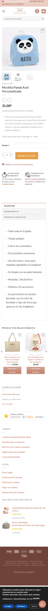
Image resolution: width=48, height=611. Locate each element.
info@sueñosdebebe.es (11, 394)
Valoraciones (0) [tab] (11, 211)
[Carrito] (43, 11)
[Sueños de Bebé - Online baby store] (20, 11)
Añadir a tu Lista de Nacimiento (19, 164)
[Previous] (6, 49)
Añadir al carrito (26, 155)
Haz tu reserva (31, 179)
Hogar (26, 565)
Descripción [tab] (9, 206)
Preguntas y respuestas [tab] (15, 217)
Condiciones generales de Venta (16, 437)
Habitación (10, 563)
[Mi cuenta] (37, 11)
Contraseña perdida (11, 457)
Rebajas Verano (38, 565)
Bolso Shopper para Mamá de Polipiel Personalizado (12, 359)
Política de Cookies (11, 482)
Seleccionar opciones (12, 370)
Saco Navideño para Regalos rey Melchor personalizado (36, 359)
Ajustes (34, 606)
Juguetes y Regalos (12, 565)
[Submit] (42, 19)
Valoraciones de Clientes (13, 492)
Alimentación (23, 563)
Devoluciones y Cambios (13, 442)
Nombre (5, 145)
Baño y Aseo (37, 563)
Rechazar (21, 606)
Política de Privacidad (12, 477)
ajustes (36, 598)
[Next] (41, 49)
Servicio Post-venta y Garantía (16, 447)
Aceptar (8, 606)
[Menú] (3, 11)
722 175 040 (7, 404)
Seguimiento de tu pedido (13, 452)
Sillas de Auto (36, 561)
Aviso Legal (7, 472)
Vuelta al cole (7, 83)
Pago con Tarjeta (9, 487)
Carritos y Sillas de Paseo (16, 561)
